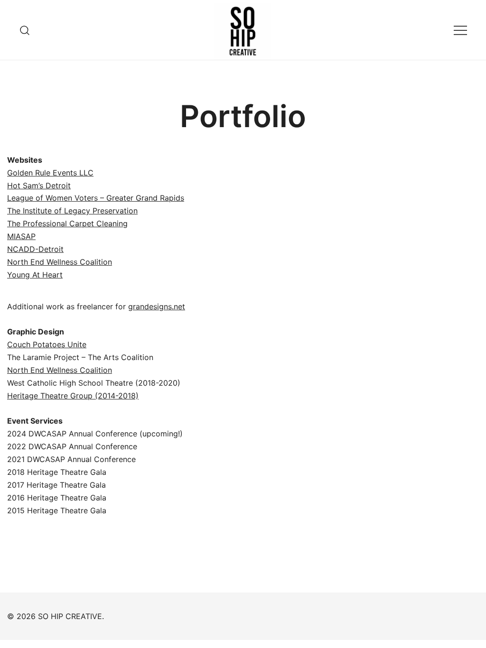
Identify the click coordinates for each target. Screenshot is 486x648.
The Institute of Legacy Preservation (72, 210)
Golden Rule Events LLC (50, 172)
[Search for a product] (25, 29)
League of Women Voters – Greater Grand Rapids (95, 198)
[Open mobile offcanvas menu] (460, 30)
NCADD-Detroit (35, 249)
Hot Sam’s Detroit (39, 185)
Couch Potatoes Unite (46, 344)
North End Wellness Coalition (59, 262)
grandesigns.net (156, 306)
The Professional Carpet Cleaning (67, 223)
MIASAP (21, 236)
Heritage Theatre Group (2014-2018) (73, 395)
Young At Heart (35, 274)
